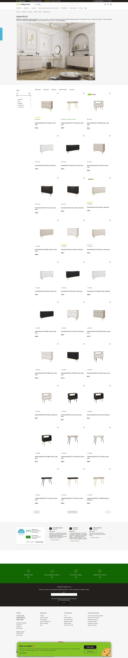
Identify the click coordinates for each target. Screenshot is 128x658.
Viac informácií (23, 652)
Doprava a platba (44, 617)
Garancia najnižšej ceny (45, 621)
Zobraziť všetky (39, 542)
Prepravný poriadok (92, 621)
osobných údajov (66, 599)
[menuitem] (19, 8)
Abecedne (72, 89)
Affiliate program (67, 623)
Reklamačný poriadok (92, 619)
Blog (41, 625)
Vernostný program (68, 619)
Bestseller (24, 103)
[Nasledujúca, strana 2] (107, 512)
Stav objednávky (68, 617)
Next (110, 536)
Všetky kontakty (20, 619)
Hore (37, 512)
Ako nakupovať (43, 619)
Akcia (24, 101)
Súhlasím (90, 647)
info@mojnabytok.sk (20, 617)
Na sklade (24, 99)
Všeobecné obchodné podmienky (95, 615)
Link (28, 577)
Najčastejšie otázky (68, 621)
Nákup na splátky (44, 623)
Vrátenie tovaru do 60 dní (36, 1)
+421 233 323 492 (103, 1)
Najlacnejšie (46, 89)
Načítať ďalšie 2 (73, 512)
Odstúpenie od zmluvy (93, 623)
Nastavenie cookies (92, 625)
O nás (65, 615)
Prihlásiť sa (64, 602)
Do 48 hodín (24, 107)
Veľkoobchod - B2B (68, 625)
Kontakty (42, 615)
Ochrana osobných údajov (94, 617)
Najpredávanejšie (63, 89)
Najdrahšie (54, 89)
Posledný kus (24, 105)
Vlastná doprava (22, 1)
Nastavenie (90, 651)
